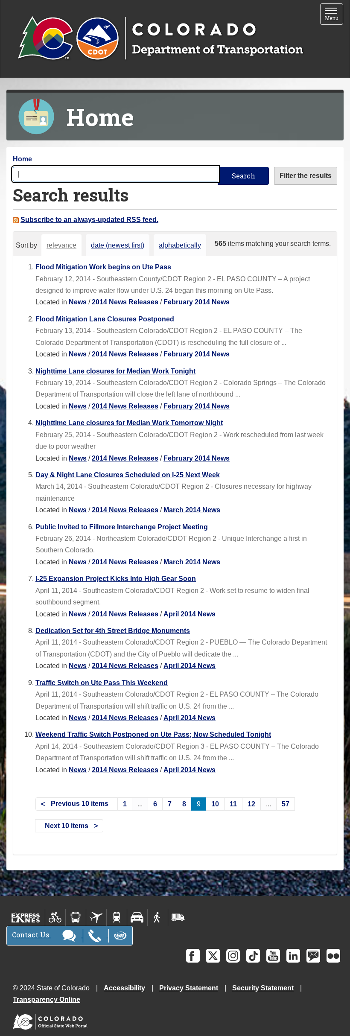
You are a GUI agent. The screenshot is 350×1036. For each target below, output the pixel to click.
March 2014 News (191, 510)
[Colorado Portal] (52, 1020)
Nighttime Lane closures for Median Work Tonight (115, 371)
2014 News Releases (125, 302)
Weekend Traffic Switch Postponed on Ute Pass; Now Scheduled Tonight (153, 734)
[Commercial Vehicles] (178, 917)
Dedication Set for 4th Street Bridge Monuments (112, 630)
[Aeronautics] (96, 917)
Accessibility (124, 988)
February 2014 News (196, 302)
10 (215, 804)
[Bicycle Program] (55, 917)
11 (233, 804)
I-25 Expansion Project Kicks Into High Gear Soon (115, 578)
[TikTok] (253, 956)
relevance (61, 245)
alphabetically (180, 245)
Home (22, 159)
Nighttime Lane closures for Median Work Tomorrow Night (129, 422)
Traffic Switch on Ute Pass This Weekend (101, 682)
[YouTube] (273, 956)
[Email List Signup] (313, 956)
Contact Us (31, 934)
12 (251, 804)
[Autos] (137, 917)
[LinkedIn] (293, 956)
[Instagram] (233, 956)
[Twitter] (213, 956)
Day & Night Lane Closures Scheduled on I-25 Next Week (127, 475)
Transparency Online (46, 999)
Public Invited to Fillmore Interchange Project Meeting (121, 527)
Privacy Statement (188, 988)
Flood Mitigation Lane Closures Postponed (104, 319)
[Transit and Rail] (75, 917)
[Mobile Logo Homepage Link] (160, 39)
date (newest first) (117, 245)
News (78, 302)
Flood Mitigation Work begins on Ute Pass (103, 267)
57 (285, 804)
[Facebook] (193, 956)
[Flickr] (333, 956)
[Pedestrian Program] (157, 917)
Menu (334, 14)
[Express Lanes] (25, 917)
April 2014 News (189, 614)
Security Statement (263, 988)
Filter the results (306, 175)
